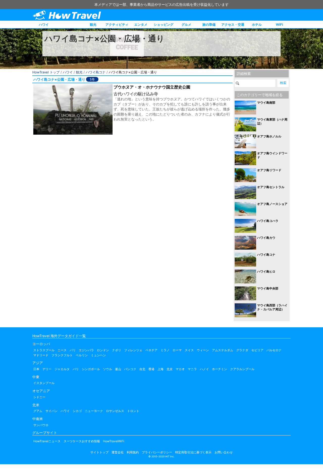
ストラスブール (44, 350)
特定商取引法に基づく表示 (193, 452)
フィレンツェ (133, 350)
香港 (151, 369)
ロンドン (103, 350)
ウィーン (203, 350)
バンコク (130, 369)
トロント (133, 411)
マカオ (180, 369)
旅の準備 (209, 24)
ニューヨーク (94, 411)
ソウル (107, 369)
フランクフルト (62, 355)
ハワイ (44, 24)
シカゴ (77, 411)
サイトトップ (99, 452)
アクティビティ (116, 24)
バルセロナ (274, 350)
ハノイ (204, 369)
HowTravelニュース (47, 441)
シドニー (39, 397)
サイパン (51, 411)
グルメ (186, 24)
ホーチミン (219, 369)
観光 (93, 24)
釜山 (118, 369)
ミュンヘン (98, 355)
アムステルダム (222, 350)
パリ (73, 350)
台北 (142, 369)
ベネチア (151, 350)
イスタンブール (44, 383)
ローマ (177, 350)
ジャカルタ (62, 369)
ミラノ (165, 350)
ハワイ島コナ (95, 72)
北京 (170, 369)
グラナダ (242, 350)
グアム (37, 411)
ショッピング (163, 24)
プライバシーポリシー (157, 452)
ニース (62, 350)
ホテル (257, 24)
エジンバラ (86, 350)
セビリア (257, 350)
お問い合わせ (223, 452)
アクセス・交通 (232, 24)
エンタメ (140, 24)
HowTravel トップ (46, 72)
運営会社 (118, 452)
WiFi (279, 24)
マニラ (192, 369)
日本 (36, 369)
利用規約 (133, 452)
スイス (189, 350)
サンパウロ (40, 425)
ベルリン (82, 355)
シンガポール (91, 369)
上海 (160, 369)
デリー (46, 369)
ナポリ (116, 350)
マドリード (40, 355)
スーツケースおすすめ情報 (82, 441)
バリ (76, 369)
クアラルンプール (242, 369)
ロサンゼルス (115, 411)
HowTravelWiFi (113, 441)
